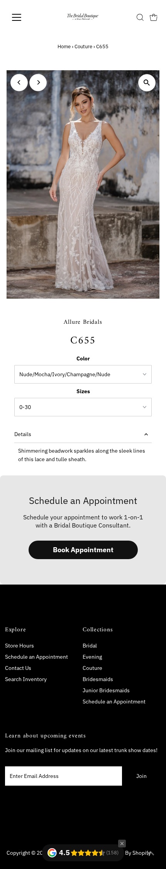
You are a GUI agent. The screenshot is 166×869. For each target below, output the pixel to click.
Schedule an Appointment (36, 656)
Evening (92, 656)
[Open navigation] (25, 17)
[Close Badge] (122, 843)
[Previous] (19, 82)
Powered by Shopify (126, 852)
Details (22, 434)
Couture (83, 46)
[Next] (38, 82)
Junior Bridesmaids (106, 690)
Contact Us (18, 667)
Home (64, 46)
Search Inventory (26, 679)
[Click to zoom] (147, 82)
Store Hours (19, 645)
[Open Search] (140, 17)
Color (83, 358)
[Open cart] (154, 17)
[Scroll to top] (150, 853)
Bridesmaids (98, 679)
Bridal (90, 645)
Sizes (83, 391)
